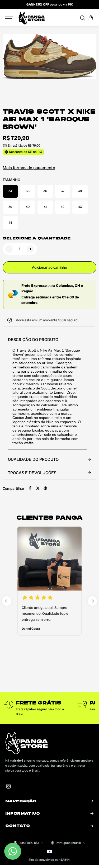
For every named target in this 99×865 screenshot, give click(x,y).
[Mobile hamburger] (10, 18)
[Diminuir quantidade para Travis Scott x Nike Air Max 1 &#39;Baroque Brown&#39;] (9, 249)
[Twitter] (38, 488)
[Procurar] (82, 18)
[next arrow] (92, 601)
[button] (91, 18)
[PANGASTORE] (31, 18)
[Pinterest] (45, 488)
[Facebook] (30, 488)
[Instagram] (8, 786)
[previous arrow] (6, 601)
